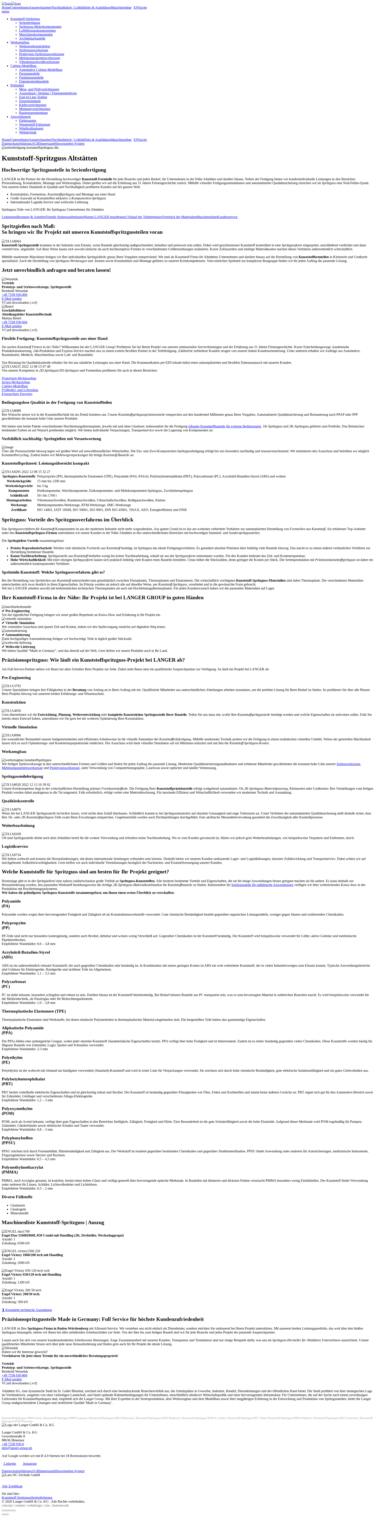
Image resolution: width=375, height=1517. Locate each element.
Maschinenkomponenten (36, 34)
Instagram (29, 1463)
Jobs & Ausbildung (98, 7)
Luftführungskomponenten (37, 30)
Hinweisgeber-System (69, 143)
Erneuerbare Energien (17, 394)
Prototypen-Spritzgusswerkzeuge (41, 54)
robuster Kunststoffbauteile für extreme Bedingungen (224, 426)
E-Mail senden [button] (12, 298)
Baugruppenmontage (33, 113)
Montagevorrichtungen (34, 109)
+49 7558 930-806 (14, 295)
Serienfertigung (29, 23)
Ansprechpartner (40, 7)
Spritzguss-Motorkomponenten (40, 26)
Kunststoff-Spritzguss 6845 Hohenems (111, 1418)
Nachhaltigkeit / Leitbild (68, 7)
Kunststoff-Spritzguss (25, 19)
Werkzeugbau (19, 42)
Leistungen (9, 217)
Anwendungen (20, 116)
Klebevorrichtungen (32, 105)
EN (136, 7)
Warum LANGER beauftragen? (105, 217)
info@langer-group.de (17, 1448)
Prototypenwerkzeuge (65, 768)
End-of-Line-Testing (33, 97)
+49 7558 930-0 (13, 1444)
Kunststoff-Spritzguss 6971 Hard (247, 1418)
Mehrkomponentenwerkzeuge (39, 58)
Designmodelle (29, 73)
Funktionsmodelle (31, 77)
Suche (142, 7)
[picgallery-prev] (3, 1514)
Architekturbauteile (32, 38)
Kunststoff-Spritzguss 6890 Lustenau (65, 1418)
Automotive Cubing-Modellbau (40, 70)
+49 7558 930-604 (14, 322)
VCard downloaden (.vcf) (19, 302)
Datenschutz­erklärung (17, 143)
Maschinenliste (121, 7)
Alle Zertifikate (12, 1486)
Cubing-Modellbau (23, 66)
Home (6, 7)
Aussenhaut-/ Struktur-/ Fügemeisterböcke (48, 93)
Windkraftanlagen (31, 128)
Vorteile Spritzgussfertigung (65, 217)
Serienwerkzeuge (348, 764)
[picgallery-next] (7, 1514)
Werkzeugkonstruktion (34, 46)
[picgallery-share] (7, 1510)
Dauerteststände (30, 101)
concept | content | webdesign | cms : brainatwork (35, 1505)
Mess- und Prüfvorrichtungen (39, 89)
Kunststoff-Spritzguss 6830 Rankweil (158, 1418)
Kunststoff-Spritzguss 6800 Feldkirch (290, 1418)
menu (5, 11)
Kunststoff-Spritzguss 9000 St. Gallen (204, 1418)
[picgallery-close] (3, 1510)
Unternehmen (19, 7)
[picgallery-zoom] (14, 1510)
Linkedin (9, 1463)
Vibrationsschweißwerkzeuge (39, 62)
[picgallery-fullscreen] (10, 1510)
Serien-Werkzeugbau (16, 382)
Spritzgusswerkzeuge (33, 50)
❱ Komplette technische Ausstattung (27, 1310)
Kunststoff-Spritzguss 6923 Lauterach (336, 1418)
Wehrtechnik (27, 132)
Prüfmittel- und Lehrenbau (20, 390)
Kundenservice (227, 217)
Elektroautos (27, 120)
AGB (35, 143)
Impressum (46, 143)
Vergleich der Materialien (179, 217)
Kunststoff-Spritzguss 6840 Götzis (22, 1418)
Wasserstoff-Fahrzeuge (34, 124)
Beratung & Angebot (31, 217)
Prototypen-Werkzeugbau (19, 378)
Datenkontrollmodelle (34, 81)
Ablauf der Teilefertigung (144, 217)
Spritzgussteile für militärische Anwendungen (262, 885)
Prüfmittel (17, 85)
